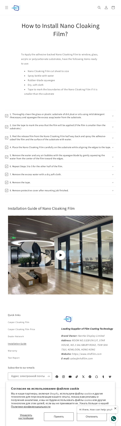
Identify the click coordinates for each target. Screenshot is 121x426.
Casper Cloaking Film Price (21, 329)
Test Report (14, 357)
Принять (59, 416)
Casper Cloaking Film (18, 322)
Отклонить (92, 416)
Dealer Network (16, 336)
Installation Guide (17, 343)
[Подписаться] (48, 376)
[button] (6, 7)
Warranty (12, 350)
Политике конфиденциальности (30, 406)
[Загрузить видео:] (60, 255)
